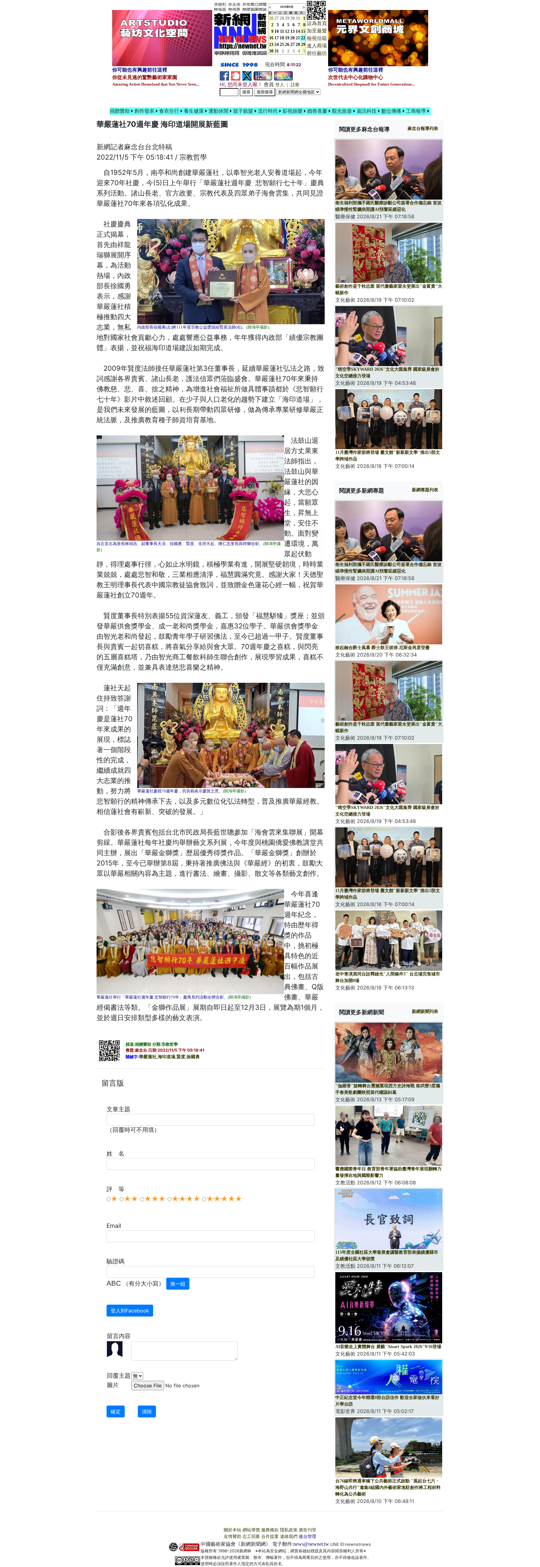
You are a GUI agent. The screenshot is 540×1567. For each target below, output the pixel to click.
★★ (131, 1199)
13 (292, 31)
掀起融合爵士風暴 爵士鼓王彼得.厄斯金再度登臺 (382, 647)
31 (298, 18)
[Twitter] (247, 75)
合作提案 (270, 1536)
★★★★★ (224, 1199)
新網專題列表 (425, 490)
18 (282, 38)
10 (276, 31)
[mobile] (262, 75)
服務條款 (270, 1530)
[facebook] (224, 75)
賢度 (181, 1056)
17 (276, 38)
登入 (279, 84)
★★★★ (186, 1199)
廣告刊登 (307, 1530)
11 (282, 31)
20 (292, 38)
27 (276, 18)
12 (287, 31)
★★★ (155, 1199)
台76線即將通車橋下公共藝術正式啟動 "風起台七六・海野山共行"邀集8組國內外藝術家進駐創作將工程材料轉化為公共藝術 (388, 1487)
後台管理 (307, 1536)
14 (298, 31)
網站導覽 (251, 1530)
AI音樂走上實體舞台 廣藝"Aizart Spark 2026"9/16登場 (388, 1346)
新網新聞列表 (425, 1011)
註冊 (295, 84)
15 (303, 31)
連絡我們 (289, 1536)
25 (282, 44)
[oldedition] (283, 75)
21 (298, 38)
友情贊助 (232, 1536)
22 (303, 38)
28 (282, 18)
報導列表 (423, 128)
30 (292, 18)
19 (287, 38)
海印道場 (166, 1056)
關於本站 (232, 1530)
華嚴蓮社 (148, 1056)
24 (276, 44)
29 (287, 18)
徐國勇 (193, 1056)
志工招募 (251, 1536)
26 (287, 44)
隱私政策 (289, 1530)
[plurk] (235, 75)
